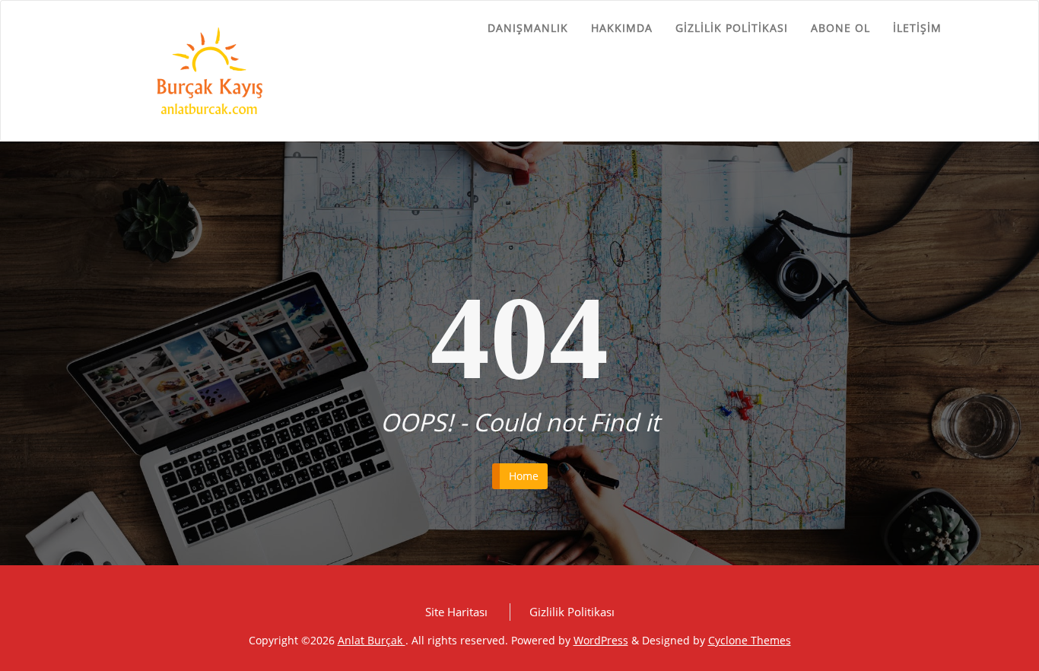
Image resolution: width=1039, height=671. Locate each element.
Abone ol (840, 28)
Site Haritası (456, 611)
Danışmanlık (528, 28)
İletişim (917, 28)
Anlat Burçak (371, 640)
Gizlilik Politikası (731, 28)
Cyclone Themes (749, 640)
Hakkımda (622, 28)
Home (524, 476)
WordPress (601, 640)
